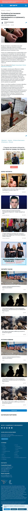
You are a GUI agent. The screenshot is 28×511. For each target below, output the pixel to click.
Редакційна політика (6, 457)
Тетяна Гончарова (9, 22)
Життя (4, 452)
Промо (17, 451)
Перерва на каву (6, 451)
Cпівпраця (4, 459)
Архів (16, 454)
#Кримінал (4, 140)
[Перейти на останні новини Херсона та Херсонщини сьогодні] (13, 5)
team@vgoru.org (5, 471)
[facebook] (2, 428)
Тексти (16, 444)
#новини (10, 140)
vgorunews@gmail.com (6, 468)
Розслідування (19, 448)
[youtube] (7, 428)
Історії (4, 446)
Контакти (17, 455)
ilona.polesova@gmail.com (7, 467)
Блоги (16, 452)
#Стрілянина (4, 142)
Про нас (3, 455)
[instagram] (4, 428)
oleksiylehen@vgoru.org (6, 476)
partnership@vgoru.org (6, 475)
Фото (17, 449)
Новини (8, 10)
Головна (3, 10)
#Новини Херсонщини (18, 140)
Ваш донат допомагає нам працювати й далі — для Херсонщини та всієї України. (14, 2)
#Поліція (11, 142)
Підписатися (5, 438)
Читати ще (14, 410)
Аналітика (18, 446)
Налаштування (21, 509)
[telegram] (9, 428)
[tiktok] (12, 428)
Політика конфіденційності (20, 457)
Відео (3, 454)
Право (4, 449)
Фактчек (4, 448)
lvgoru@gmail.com (5, 469)
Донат (13, 167)
